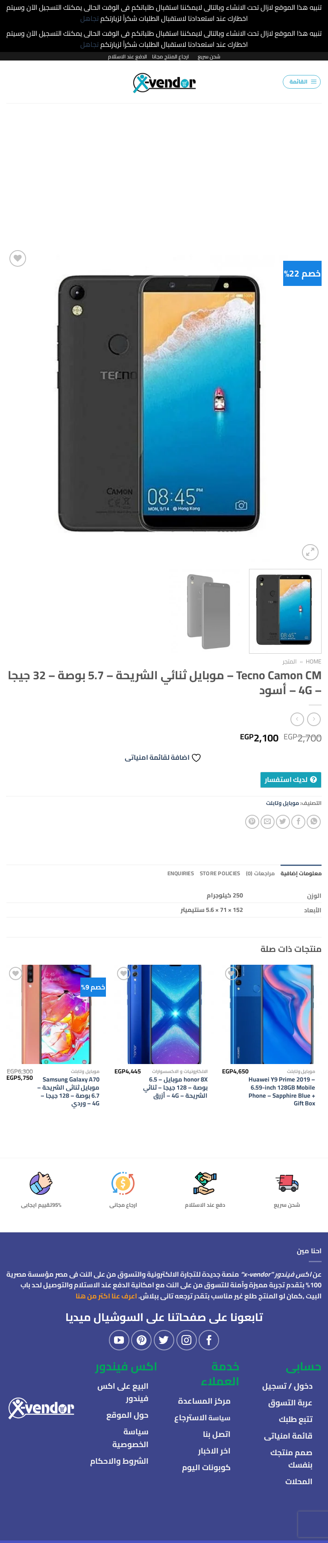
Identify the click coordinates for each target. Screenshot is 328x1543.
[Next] (17, 405)
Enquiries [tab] (180, 873)
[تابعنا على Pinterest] (141, 1340)
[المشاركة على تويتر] (283, 822)
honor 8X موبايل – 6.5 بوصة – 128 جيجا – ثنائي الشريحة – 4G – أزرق (175, 1087)
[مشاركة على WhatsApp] (314, 822)
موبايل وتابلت (282, 803)
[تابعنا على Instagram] (186, 1340)
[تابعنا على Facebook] (209, 1340)
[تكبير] (310, 552)
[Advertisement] (164, 167)
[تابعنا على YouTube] (119, 1340)
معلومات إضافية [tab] (301, 873)
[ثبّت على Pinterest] (252, 822)
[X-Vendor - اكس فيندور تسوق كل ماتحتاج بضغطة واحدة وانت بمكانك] (164, 81)
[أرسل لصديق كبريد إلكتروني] (268, 822)
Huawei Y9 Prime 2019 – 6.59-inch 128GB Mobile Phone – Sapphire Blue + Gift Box (282, 1091)
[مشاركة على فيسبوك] (298, 822)
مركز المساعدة (204, 1400)
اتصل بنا (217, 1434)
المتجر (290, 661)
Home (314, 661)
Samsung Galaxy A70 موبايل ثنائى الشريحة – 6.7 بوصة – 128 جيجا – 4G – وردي (68, 1091)
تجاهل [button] (89, 18)
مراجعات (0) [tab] (260, 873)
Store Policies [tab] (220, 873)
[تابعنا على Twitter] (164, 1340)
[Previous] (304, 405)
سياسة (202, 1417)
